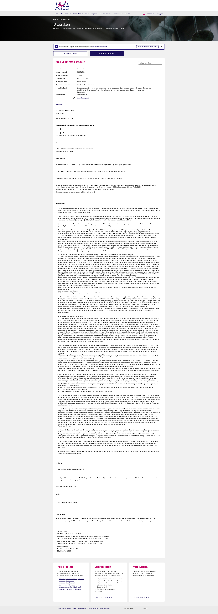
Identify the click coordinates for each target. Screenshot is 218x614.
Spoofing (89, 608)
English (59, 608)
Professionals (118, 14)
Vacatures (95, 608)
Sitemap (64, 608)
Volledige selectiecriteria (104, 597)
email (139, 608)
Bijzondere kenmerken (63, 85)
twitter (149, 608)
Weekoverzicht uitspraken (142, 597)
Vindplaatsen (60, 95)
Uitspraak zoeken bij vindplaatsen (70, 589)
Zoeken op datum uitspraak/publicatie (71, 579)
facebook (152, 608)
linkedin (158, 608)
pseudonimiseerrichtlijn (99, 47)
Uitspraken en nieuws (81, 14)
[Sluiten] (161, 46)
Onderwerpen (66, 14)
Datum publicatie (62, 75)
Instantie (59, 69)
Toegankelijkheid (81, 608)
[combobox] (150, 62)
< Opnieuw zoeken (70, 53)
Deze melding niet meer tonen (147, 47)
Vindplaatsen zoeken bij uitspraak (70, 587)
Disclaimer (107, 608)
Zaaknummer (60, 78)
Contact (127, 14)
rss (136, 608)
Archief (101, 608)
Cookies (74, 608)
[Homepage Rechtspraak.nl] (61, 5)
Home (57, 14)
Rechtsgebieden (61, 82)
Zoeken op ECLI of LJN (66, 583)
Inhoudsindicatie (61, 88)
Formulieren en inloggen (154, 14)
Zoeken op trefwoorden (66, 581)
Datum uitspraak (61, 72)
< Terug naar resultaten (106, 53)
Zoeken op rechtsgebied (67, 585)
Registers (94, 14)
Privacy (69, 608)
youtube (161, 608)
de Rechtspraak (105, 14)
